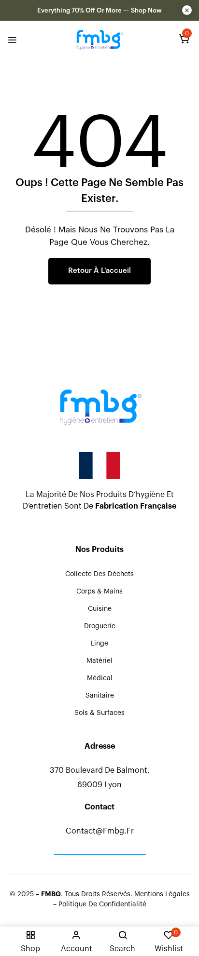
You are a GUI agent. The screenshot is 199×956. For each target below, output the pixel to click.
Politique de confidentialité (102, 904)
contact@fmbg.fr (100, 831)
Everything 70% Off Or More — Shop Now (99, 10)
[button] (184, 41)
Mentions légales (162, 894)
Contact (99, 807)
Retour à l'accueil (99, 270)
